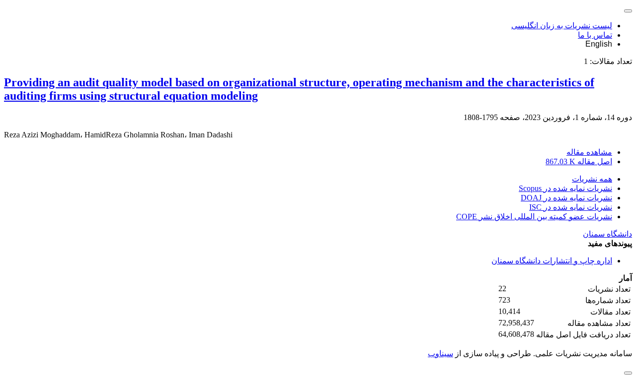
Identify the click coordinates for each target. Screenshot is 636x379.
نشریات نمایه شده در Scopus (565, 188)
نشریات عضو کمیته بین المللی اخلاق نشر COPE (534, 216)
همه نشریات (592, 179)
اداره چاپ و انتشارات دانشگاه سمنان (551, 260)
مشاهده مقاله (589, 152)
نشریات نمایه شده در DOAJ (566, 197)
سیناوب (440, 353)
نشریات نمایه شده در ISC (570, 207)
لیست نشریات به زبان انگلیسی (561, 25)
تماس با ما (595, 35)
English (598, 44)
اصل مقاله (579, 161)
